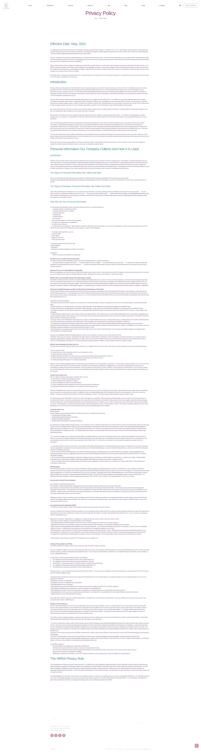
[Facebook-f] (52, 735)
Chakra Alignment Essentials (101, 732)
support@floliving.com (61, 515)
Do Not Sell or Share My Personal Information (138, 749)
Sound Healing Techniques (100, 729)
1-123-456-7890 (138, 731)
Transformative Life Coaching (101, 735)
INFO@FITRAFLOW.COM (139, 734)
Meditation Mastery (98, 726)
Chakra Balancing (82, 729)
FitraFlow (53, 749)
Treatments (118, 726)
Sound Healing (81, 732)
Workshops (118, 732)
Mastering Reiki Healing (99, 738)
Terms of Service (119, 749)
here (97, 538)
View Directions (136, 725)
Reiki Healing (81, 723)
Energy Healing (81, 738)
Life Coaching (81, 726)
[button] (197, 746)
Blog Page (118, 735)
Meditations (80, 735)
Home (95, 18)
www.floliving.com (80, 51)
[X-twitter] (59, 735)
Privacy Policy (109, 749)
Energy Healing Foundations (101, 723)
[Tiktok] (63, 735)
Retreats (118, 729)
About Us (118, 723)
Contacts (118, 738)
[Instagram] (56, 735)
